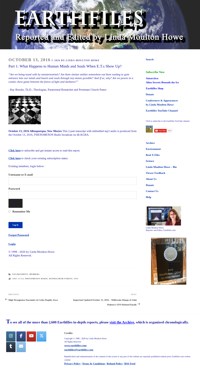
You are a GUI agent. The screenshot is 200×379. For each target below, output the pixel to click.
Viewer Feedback (155, 173)
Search (150, 59)
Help (148, 197)
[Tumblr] (11, 347)
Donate (150, 94)
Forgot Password (18, 235)
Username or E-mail (20, 174)
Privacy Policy (72, 363)
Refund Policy (115, 363)
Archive (150, 143)
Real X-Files (153, 155)
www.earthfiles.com (75, 345)
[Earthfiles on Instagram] (11, 336)
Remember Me (21, 211)
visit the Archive (122, 322)
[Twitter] (41, 336)
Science (150, 161)
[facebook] (21, 336)
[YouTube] (31, 336)
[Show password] (15, 203)
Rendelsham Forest (60, 278)
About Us (151, 179)
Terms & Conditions (93, 363)
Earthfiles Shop (154, 88)
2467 (14, 278)
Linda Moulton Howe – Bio (161, 167)
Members (34, 274)
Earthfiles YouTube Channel (162, 110)
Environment (20, 274)
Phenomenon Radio (36, 278)
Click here (14, 150)
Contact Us (152, 191)
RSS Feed (129, 363)
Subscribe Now (155, 72)
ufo (76, 278)
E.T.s (21, 278)
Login (12, 244)
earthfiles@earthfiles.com (78, 349)
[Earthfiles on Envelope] (21, 347)
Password (14, 188)
